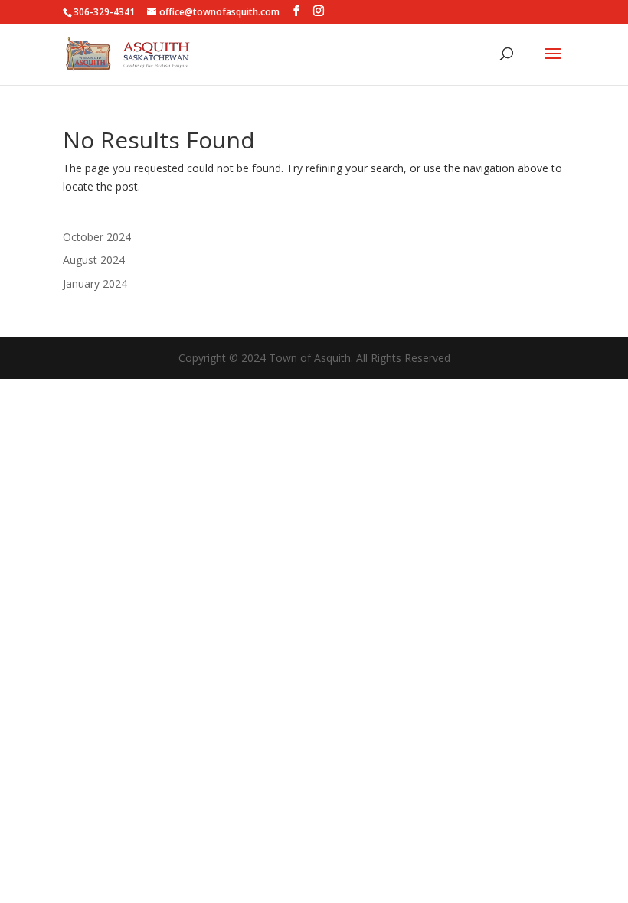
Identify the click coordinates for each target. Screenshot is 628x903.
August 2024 (94, 260)
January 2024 (95, 283)
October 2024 (97, 237)
